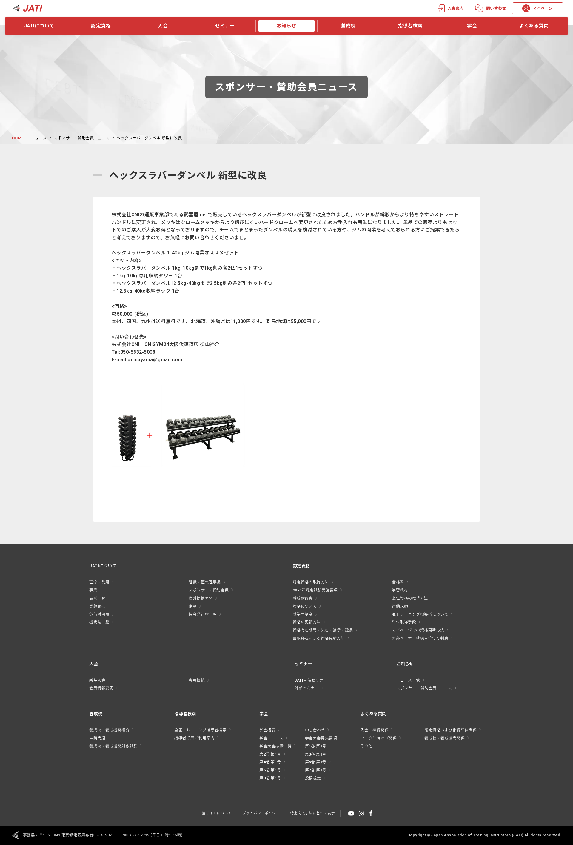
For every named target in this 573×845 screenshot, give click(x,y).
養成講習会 (303, 598)
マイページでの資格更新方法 (418, 630)
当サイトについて (217, 813)
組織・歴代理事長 (205, 582)
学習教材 (400, 590)
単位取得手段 (404, 622)
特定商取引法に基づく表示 (312, 813)
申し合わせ (315, 730)
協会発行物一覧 (203, 614)
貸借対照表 (99, 614)
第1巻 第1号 (315, 746)
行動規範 (400, 606)
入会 (163, 26)
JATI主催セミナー (311, 680)
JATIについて (39, 26)
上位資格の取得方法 (410, 598)
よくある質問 (534, 26)
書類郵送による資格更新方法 (319, 638)
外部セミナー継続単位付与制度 (420, 638)
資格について (305, 606)
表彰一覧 (97, 598)
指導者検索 (410, 26)
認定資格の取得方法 (311, 582)
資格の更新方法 (307, 622)
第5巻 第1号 (315, 762)
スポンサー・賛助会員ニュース (81, 138)
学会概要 (267, 730)
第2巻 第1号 (270, 754)
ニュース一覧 (408, 680)
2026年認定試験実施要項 (315, 590)
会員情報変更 (101, 688)
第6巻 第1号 (270, 770)
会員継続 (197, 680)
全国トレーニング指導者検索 (200, 730)
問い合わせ (496, 8)
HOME (18, 138)
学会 (472, 26)
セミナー (225, 26)
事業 (93, 590)
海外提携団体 (201, 598)
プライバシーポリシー (261, 813)
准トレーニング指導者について (420, 614)
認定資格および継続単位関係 (450, 730)
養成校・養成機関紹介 (109, 730)
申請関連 (97, 738)
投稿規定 (313, 778)
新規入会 (97, 680)
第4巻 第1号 (270, 762)
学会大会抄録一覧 (275, 746)
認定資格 (101, 26)
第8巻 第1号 (270, 778)
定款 (193, 606)
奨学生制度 (303, 614)
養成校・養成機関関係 (444, 738)
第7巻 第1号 (315, 770)
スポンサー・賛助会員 (209, 590)
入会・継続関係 (375, 730)
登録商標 (97, 606)
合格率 (398, 582)
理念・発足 (99, 582)
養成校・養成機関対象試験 (113, 746)
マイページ (543, 8)
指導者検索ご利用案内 (194, 738)
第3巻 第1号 (315, 754)
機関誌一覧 (99, 622)
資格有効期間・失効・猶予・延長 (323, 630)
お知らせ (286, 26)
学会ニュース (271, 738)
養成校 (348, 26)
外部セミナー (307, 688)
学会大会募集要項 (321, 738)
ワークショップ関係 (379, 738)
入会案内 (456, 8)
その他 (366, 746)
